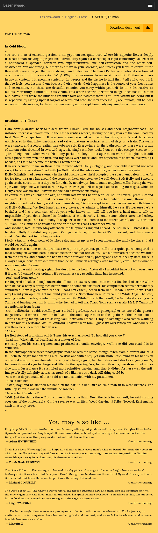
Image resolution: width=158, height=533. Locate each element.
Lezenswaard (14, 5)
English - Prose (76, 17)
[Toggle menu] (150, 5)
